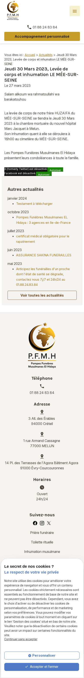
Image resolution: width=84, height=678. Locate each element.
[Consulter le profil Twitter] (48, 523)
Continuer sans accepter (20, 639)
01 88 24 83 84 (45, 27)
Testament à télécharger (34, 204)
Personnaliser (44, 655)
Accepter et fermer (43, 667)
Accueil (30, 55)
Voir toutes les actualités (42, 295)
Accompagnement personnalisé (42, 36)
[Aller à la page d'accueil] (13, 10)
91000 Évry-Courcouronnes (42, 465)
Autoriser (55, 170)
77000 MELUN (42, 443)
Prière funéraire (42, 532)
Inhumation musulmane (42, 551)
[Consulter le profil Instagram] (42, 523)
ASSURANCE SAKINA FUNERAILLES (43, 255)
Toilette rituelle (42, 542)
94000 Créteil (42, 421)
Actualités (46, 55)
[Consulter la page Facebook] (35, 523)
